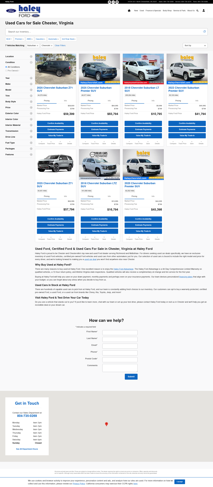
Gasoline (40, 39)
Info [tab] (65, 101)
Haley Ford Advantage (123, 269)
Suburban (31, 45)
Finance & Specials (153, 11)
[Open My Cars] (203, 10)
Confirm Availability (55, 123)
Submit (131, 376)
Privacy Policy (79, 483)
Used (142, 11)
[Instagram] (113, 2)
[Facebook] (109, 2)
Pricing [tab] (46, 101)
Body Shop (167, 11)
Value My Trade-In (55, 135)
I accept (180, 482)
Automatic (53, 39)
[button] (55, 95)
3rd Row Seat (68, 39)
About (191, 11)
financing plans (186, 277)
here (135, 483)
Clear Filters (60, 45)
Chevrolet (46, 45)
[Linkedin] (117, 2)
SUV (9, 39)
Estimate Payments (56, 129)
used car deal (90, 259)
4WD (30, 39)
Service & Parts (179, 11)
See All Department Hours (27, 449)
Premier (19, 39)
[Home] (11, 11)
